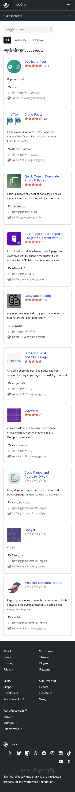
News (7, 657)
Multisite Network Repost (43, 583)
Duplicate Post (35, 61)
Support (8, 687)
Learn (7, 680)
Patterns (44, 669)
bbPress (10, 722)
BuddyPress (12, 729)
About (7, 651)
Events (43, 687)
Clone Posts (34, 114)
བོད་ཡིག (16, 744)
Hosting (8, 663)
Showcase (46, 651)
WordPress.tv (13, 699)
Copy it (30, 530)
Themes (44, 657)
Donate (45, 693)
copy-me (31, 410)
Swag (44, 699)
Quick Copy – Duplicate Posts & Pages (42, 178)
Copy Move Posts (38, 296)
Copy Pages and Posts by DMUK (37, 474)
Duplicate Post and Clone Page (36, 355)
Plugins (43, 663)
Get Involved (47, 680)
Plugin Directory (12, 15)
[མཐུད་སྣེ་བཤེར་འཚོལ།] (50, 29)
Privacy (8, 669)
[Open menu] (69, 5)
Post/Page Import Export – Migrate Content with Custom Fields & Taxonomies (46, 236)
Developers (10, 693)
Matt (8, 716)
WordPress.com (15, 710)
